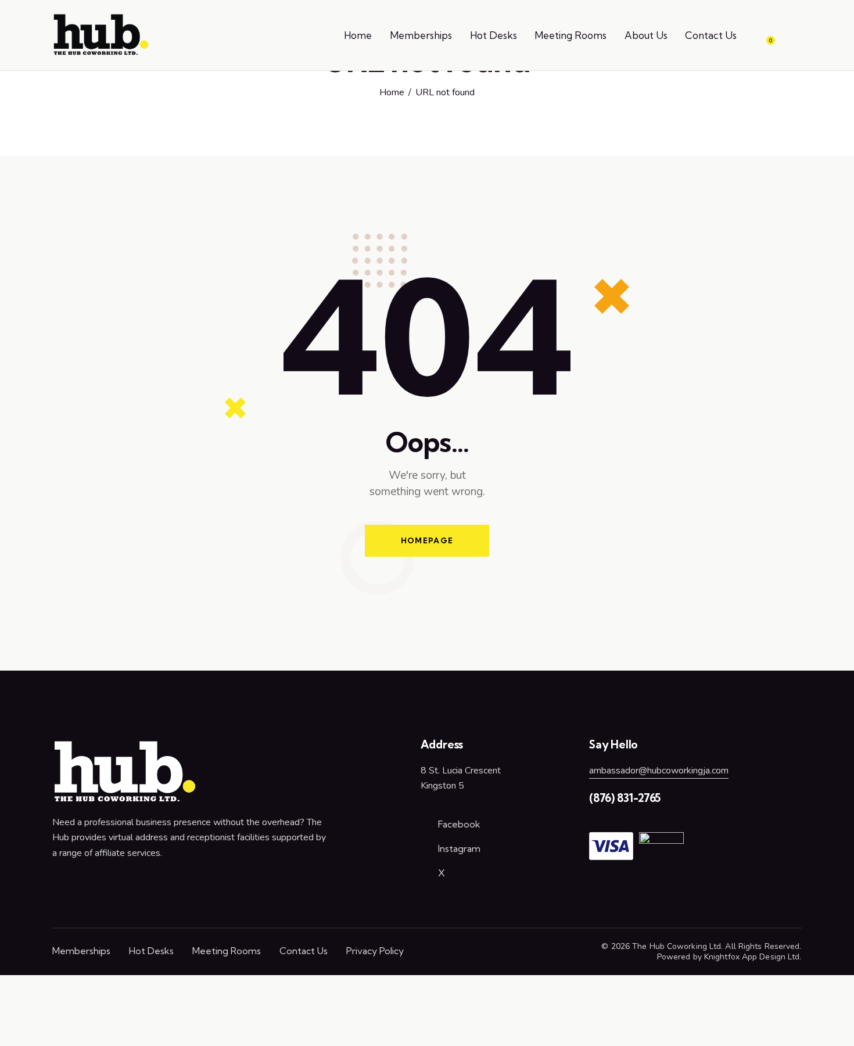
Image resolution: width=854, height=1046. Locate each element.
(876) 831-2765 (625, 798)
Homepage (427, 540)
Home (391, 93)
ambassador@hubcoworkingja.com (659, 770)
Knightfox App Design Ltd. (753, 956)
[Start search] (793, 37)
